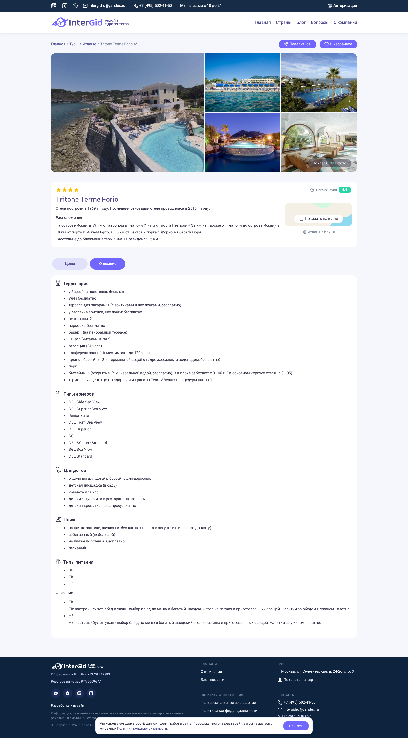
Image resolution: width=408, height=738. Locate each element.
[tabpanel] (204, 456)
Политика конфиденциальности (229, 710)
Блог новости (212, 679)
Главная (263, 22)
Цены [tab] (70, 263)
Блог (301, 22)
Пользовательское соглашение (228, 702)
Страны (283, 22)
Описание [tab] (107, 263)
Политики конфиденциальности (142, 728)
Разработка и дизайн (67, 705)
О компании (345, 22)
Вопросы (319, 22)
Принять (296, 726)
